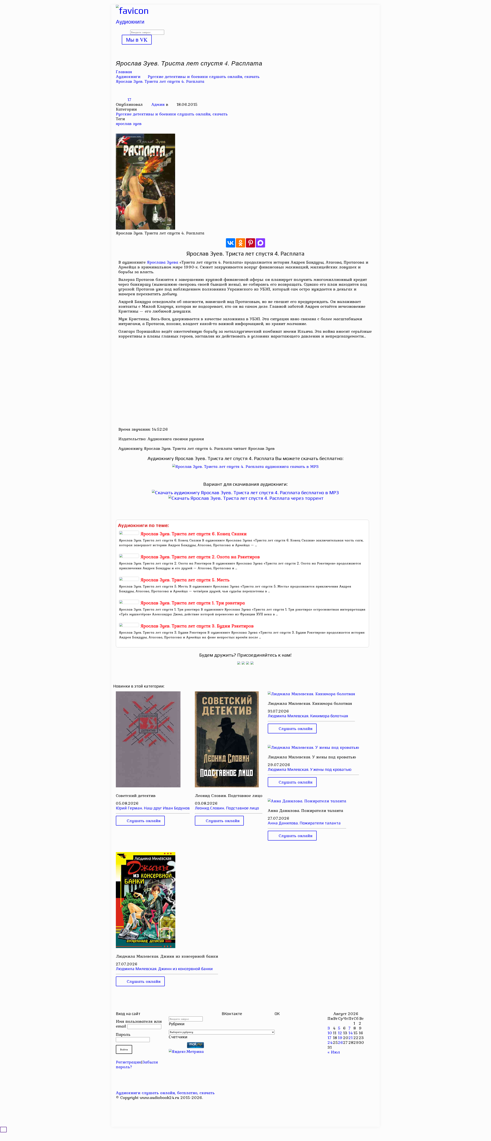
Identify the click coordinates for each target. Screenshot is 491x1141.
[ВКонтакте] (230, 242)
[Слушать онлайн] (245, 466)
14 (350, 1033)
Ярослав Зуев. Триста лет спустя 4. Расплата (160, 81)
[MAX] (260, 242)
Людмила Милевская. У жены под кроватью (309, 769)
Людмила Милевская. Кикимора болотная (308, 715)
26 (340, 1042)
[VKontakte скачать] (119, 1112)
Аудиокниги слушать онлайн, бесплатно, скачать (165, 1093)
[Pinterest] (250, 242)
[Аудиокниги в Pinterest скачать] (238, 663)
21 (350, 1037)
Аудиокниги (128, 76)
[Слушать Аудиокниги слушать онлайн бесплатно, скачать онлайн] (132, 10)
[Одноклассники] (240, 242)
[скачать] (177, 1046)
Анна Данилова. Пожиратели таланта (304, 823)
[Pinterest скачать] (119, 1107)
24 (330, 1042)
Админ (158, 104)
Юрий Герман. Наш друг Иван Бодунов (153, 808)
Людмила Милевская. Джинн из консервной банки (164, 968)
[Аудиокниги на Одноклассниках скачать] (243, 663)
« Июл (334, 1052)
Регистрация (128, 1062)
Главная (124, 72)
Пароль (123, 1034)
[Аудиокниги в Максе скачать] (247, 663)
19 (340, 1037)
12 (340, 1033)
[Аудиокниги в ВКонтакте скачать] (252, 663)
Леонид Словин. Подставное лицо (227, 808)
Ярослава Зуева (162, 262)
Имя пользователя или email (139, 1023)
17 (329, 1037)
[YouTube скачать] (119, 1102)
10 (330, 1033)
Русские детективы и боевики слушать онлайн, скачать (204, 76)
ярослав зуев (129, 123)
